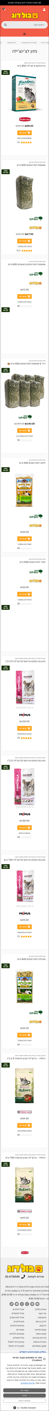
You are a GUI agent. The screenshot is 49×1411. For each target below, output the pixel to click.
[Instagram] (22, 1304)
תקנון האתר (41, 1333)
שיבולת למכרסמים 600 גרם (31, 959)
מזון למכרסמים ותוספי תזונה (24, 658)
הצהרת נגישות (39, 1342)
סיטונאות (42, 1317)
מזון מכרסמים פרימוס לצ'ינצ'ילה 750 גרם (24, 860)
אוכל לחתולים (18, 1313)
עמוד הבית (45, 43)
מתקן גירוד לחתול (16, 1346)
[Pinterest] (32, 1304)
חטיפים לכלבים (17, 1325)
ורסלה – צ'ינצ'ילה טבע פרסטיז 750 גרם (25, 1157)
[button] (5, 9)
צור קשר (42, 1313)
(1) (18, 142)
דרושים (43, 1325)
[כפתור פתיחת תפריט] (24, 34)
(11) (18, 250)
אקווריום (20, 1329)
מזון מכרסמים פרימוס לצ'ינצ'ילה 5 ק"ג (26, 760)
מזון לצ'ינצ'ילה (40, 63)
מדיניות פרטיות (39, 1338)
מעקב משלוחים (39, 1346)
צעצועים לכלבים (17, 1333)
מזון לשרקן (32, 162)
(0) (18, 306)
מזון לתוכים (41, 162)
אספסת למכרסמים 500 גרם (31, 165)
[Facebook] (37, 1304)
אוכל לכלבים (18, 1309)
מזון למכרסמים (29, 63)
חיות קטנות (11, 43)
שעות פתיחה (40, 1329)
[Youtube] (17, 1304)
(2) (18, 738)
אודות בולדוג (40, 1309)
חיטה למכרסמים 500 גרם (32, 463)
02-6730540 (12, 1277)
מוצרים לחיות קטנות (29, 43)
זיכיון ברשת (41, 1321)
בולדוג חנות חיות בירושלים (33, 1352)
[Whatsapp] (27, 1304)
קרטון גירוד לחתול (16, 1342)
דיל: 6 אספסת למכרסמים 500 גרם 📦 (26, 363)
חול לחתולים (18, 1338)
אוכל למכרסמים (17, 1317)
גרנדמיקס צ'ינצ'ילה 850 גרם (31, 66)
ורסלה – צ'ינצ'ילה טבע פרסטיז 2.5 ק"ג (26, 1058)
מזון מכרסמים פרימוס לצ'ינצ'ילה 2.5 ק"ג (25, 661)
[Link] (12, 1304)
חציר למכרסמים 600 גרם (32, 562)
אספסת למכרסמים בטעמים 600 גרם (26, 264)
